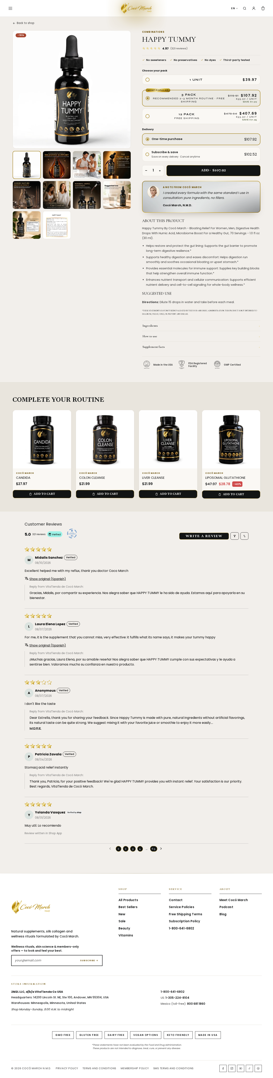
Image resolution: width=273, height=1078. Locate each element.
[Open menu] (10, 8)
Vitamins (126, 935)
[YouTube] (240, 1068)
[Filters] (234, 536)
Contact (175, 900)
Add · (213, 170)
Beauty (124, 928)
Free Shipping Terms (185, 914)
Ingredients (201, 326)
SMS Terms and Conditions (173, 1068)
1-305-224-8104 (177, 998)
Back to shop (25, 23)
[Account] (254, 8)
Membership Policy (135, 1068)
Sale (122, 921)
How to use (201, 336)
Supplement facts (201, 347)
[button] (164, 49)
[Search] (245, 8)
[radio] (201, 80)
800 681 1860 (196, 1004)
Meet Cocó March (233, 900)
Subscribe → (89, 960)
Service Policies (181, 907)
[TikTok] (249, 1068)
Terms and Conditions (100, 1068)
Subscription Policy (184, 921)
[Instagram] (231, 1068)
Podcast (226, 907)
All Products (128, 900)
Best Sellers (128, 907)
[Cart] (263, 8)
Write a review (204, 536)
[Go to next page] (162, 849)
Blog (223, 914)
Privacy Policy (67, 1068)
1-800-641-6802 (181, 928)
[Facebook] (223, 1068)
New (122, 914)
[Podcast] (258, 1068)
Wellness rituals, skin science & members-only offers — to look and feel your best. (45, 949)
